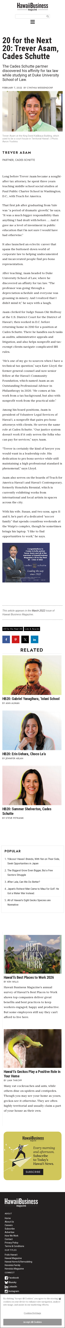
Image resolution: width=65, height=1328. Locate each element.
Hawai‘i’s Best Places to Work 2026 (29, 977)
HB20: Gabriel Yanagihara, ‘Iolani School (30, 699)
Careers (9, 1225)
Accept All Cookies (32, 1322)
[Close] (59, 1298)
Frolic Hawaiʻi (11, 1254)
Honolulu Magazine (14, 1268)
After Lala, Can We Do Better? (23, 881)
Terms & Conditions (14, 1246)
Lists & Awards (32, 628)
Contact (9, 1239)
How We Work (11, 1235)
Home (21, 1204)
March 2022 (38, 610)
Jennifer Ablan (14, 758)
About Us (9, 1221)
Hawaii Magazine (13, 1258)
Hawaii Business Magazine (32, 7)
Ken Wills (13, 981)
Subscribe (10, 1228)
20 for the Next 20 (12, 628)
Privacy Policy (11, 1242)
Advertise (9, 1232)
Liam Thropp (14, 1080)
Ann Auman (13, 703)
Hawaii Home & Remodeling (18, 1261)
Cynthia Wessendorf (40, 87)
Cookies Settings (32, 1313)
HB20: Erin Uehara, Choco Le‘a (24, 754)
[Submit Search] (48, 16)
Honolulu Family (12, 1265)
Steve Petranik (15, 818)
